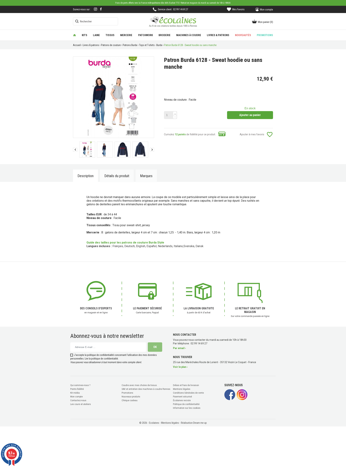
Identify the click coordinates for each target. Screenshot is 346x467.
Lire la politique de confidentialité (101, 358)
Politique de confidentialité (186, 404)
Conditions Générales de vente (188, 393)
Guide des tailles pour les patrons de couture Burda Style (125, 242)
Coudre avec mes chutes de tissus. (139, 385)
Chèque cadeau (129, 400)
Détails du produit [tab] (116, 176)
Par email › (179, 348)
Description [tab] (85, 176)
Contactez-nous (78, 400)
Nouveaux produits (131, 396)
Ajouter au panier (250, 115)
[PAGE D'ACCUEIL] (74, 35)
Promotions (127, 393)
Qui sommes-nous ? (80, 385)
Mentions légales (181, 389)
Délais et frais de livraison (186, 385)
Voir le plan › (180, 366)
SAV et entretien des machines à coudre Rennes (146, 389)
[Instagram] (95, 9)
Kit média (75, 393)
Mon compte (76, 396)
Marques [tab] (146, 176)
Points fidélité (77, 389)
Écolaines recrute (182, 400)
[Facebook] (101, 9)
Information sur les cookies (186, 408)
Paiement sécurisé (182, 396)
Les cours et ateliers (80, 404)
